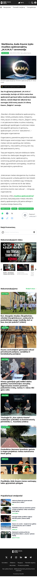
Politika (5, 327)
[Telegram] (2, 218)
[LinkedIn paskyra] (21, 557)
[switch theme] (32, 2)
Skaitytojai (16, 537)
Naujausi (20, 562)
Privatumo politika (23, 565)
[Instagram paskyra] (16, 557)
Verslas (5, 459)
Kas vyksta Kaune (25, 53)
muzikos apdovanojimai (24, 196)
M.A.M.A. (14, 208)
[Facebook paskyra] (11, 557)
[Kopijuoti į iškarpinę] (7, 218)
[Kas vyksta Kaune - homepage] (7, 2)
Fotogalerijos (31, 7)
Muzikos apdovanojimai (26, 208)
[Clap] (25, 215)
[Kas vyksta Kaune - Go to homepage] (18, 551)
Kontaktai (4, 562)
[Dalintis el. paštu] (12, 218)
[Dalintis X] (12, 213)
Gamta (14, 520)
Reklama (12, 562)
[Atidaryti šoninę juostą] (1, 7)
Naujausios (7, 7)
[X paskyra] (6, 557)
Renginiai (5, 53)
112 (13, 504)
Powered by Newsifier (18, 573)
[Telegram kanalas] (31, 557)
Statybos (5, 427)
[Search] (29, 3)
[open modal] (35, 3)
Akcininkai (12, 565)
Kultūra (5, 293)
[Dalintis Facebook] (7, 213)
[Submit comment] (34, 232)
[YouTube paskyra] (26, 557)
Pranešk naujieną (19, 7)
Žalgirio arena (5, 208)
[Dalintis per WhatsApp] (2, 213)
